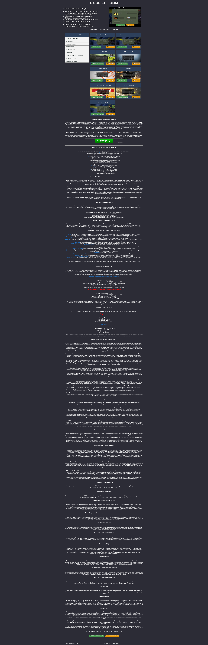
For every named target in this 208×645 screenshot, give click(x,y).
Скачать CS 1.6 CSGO (123, 63)
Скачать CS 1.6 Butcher (98, 97)
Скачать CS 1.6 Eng (123, 46)
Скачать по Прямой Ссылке (97, 635)
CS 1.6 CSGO (70, 47)
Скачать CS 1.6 (121, 25)
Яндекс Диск (131, 25)
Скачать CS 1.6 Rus (97, 46)
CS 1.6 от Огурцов (71, 61)
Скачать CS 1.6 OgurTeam (98, 114)
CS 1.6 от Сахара (71, 58)
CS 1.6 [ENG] (70, 41)
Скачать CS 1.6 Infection (98, 63)
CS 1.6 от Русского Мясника (74, 55)
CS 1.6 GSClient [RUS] (72, 38)
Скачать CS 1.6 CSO (123, 80)
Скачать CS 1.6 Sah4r (123, 97)
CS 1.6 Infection (71, 44)
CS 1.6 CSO (69, 52)
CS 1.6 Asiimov (70, 49)
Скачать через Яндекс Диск (112, 635)
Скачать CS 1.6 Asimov (97, 80)
